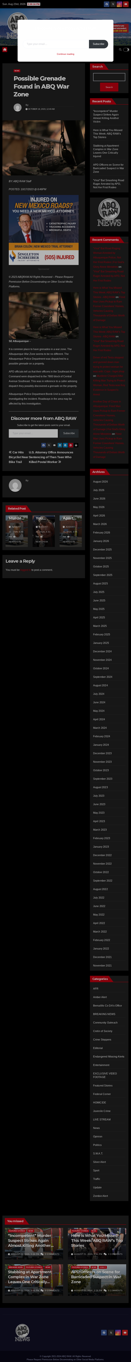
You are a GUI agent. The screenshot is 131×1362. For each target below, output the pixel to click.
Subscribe (98, 44)
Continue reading (65, 54)
